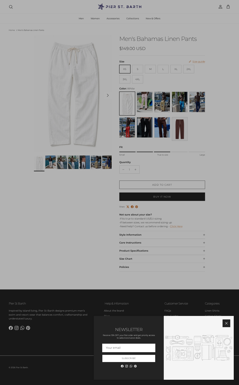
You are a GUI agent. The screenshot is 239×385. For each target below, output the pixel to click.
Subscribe (129, 358)
